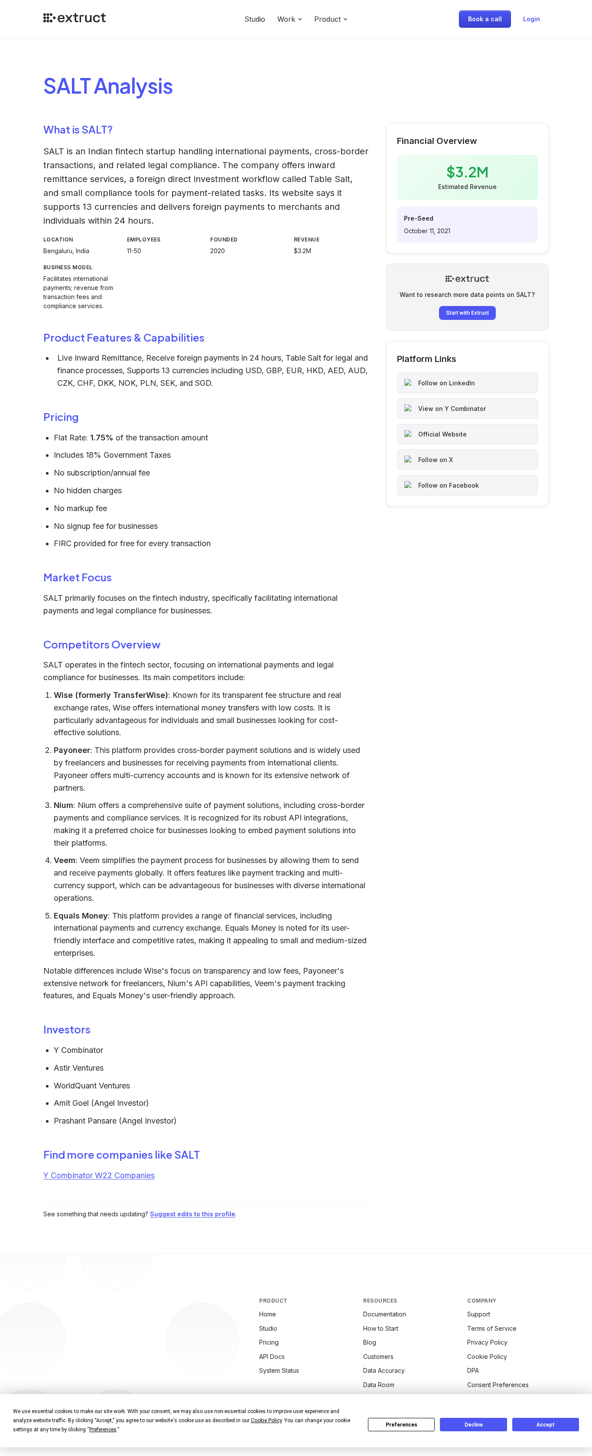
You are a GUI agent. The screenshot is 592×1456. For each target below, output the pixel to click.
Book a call (485, 19)
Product (327, 19)
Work (286, 19)
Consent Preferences (498, 1384)
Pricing (269, 1342)
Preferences (401, 1425)
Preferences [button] (103, 1430)
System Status (279, 1370)
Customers (378, 1356)
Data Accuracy (384, 1370)
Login (531, 19)
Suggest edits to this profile (192, 1214)
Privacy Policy (487, 1342)
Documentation (384, 1314)
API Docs (272, 1356)
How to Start (380, 1328)
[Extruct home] (74, 19)
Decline (474, 1425)
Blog (369, 1342)
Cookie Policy (487, 1356)
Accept (546, 1425)
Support (478, 1314)
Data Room (378, 1384)
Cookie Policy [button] (266, 1420)
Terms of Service (492, 1328)
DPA (473, 1370)
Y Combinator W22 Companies (99, 1175)
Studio (254, 19)
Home (267, 1314)
